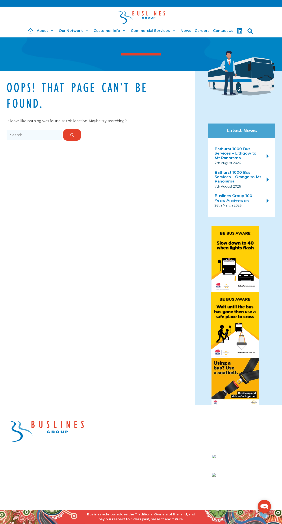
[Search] (72, 135)
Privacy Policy (106, 496)
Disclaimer (81, 496)
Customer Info (107, 31)
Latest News (241, 130)
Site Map (130, 496)
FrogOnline (265, 496)
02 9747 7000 (252, 457)
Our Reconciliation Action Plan (132, 464)
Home (115, 434)
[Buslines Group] (141, 15)
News (186, 31)
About (42, 31)
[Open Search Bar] (250, 31)
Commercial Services (150, 31)
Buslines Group (34, 496)
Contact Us (223, 31)
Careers (202, 31)
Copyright (60, 496)
